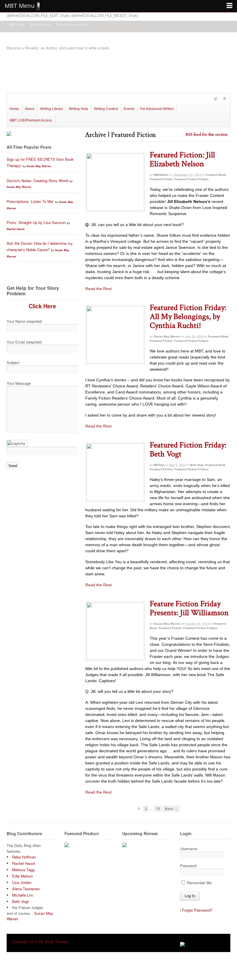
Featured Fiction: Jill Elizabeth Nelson (182, 159)
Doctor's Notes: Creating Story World (37, 180)
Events (129, 109)
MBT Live (17, 24)
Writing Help (78, 109)
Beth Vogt (196, 464)
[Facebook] (194, 99)
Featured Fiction (161, 179)
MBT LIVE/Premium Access (31, 120)
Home (14, 109)
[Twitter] (184, 99)
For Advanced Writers (157, 109)
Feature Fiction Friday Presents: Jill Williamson (189, 608)
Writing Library (51, 109)
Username (188, 848)
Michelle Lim (22, 895)
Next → (171, 808)
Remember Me (199, 882)
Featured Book (215, 174)
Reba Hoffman (24, 857)
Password (188, 865)
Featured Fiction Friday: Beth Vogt (188, 449)
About (29, 109)
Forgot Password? (197, 910)
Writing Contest (106, 109)
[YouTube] (204, 99)
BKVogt (159, 464)
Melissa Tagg (23, 869)
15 (158, 808)
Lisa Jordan (22, 882)
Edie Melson (22, 876)
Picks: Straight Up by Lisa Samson (36, 222)
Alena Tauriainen (26, 888)
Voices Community (71, 24)
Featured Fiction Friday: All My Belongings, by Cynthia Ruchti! (188, 316)
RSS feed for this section (206, 134)
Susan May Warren (167, 336)
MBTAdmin (161, 174)
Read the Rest (98, 288)
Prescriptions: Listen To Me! (30, 201)
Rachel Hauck (16, 229)
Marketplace (40, 24)
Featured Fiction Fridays (191, 179)
